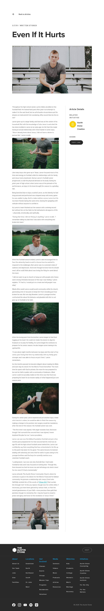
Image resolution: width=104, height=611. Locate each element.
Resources (57, 587)
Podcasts (56, 577)
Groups (42, 575)
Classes (42, 566)
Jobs (14, 573)
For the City (84, 585)
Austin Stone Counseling (85, 565)
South (28, 577)
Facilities (15, 582)
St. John (29, 582)
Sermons (56, 563)
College (69, 573)
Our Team (15, 568)
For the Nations (83, 591)
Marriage (69, 587)
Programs (42, 585)
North (28, 568)
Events (41, 571)
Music (55, 573)
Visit (87, 550)
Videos (55, 568)
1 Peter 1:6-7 (43, 482)
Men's (68, 582)
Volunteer (43, 594)
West (27, 587)
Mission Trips (44, 580)
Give (14, 577)
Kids (67, 563)
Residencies (43, 589)
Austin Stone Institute (85, 579)
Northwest (30, 573)
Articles (56, 582)
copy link (76, 142)
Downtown (30, 563)
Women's (69, 577)
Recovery (69, 591)
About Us (15, 563)
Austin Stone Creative (85, 572)
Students (69, 568)
